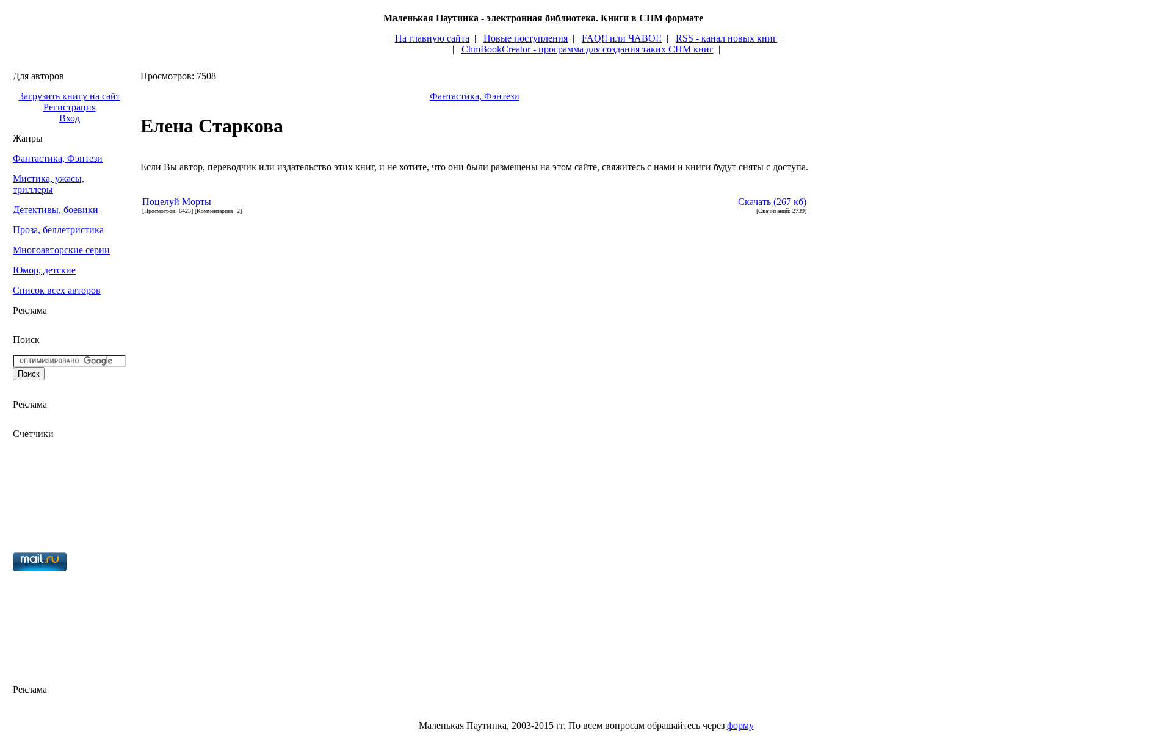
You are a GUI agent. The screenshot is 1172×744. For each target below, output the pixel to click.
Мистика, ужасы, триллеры (48, 184)
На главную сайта (432, 38)
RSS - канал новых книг (726, 38)
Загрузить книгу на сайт (69, 96)
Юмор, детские (44, 270)
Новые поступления (525, 38)
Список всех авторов (57, 290)
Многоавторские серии (61, 250)
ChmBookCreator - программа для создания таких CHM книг (587, 49)
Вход (69, 118)
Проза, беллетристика (58, 230)
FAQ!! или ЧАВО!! (622, 38)
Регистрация (69, 107)
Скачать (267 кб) (772, 202)
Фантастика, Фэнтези (58, 158)
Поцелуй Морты (176, 202)
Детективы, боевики (55, 209)
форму (740, 725)
